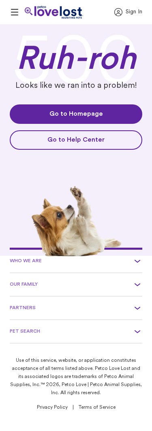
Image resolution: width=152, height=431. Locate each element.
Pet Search (25, 331)
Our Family (24, 284)
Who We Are (26, 261)
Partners (23, 308)
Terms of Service (97, 407)
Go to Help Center (76, 140)
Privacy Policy (52, 407)
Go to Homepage (76, 114)
